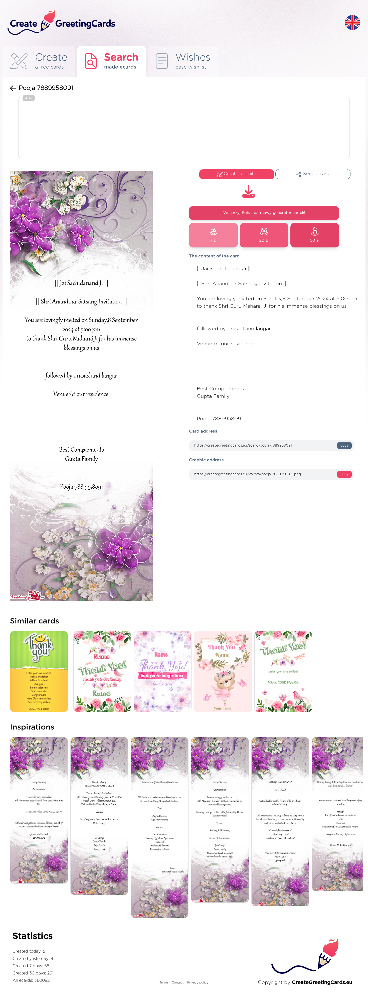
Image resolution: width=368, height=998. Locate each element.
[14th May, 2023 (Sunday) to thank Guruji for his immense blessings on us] (221, 820)
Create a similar (240, 174)
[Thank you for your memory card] (103, 672)
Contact (178, 982)
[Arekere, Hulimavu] (161, 828)
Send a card (316, 174)
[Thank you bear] (224, 672)
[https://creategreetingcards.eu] (172, 23)
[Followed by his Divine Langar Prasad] (100, 816)
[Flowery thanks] (284, 672)
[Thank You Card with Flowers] (164, 672)
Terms (163, 982)
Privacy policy (197, 982)
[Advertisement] (184, 128)
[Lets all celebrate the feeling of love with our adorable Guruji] (281, 822)
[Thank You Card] (40, 672)
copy (344, 445)
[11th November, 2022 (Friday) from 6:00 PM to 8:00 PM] (40, 810)
